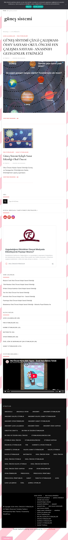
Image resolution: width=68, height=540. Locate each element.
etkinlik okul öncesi (13, 440)
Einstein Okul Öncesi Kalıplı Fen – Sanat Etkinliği (19, 296)
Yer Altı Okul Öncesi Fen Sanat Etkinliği (16, 293)
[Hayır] (66, 5)
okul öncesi (58, 454)
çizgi (57, 478)
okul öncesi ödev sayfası (15, 469)
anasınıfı (35, 412)
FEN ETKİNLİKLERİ (22, 36)
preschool (25, 473)
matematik (27, 454)
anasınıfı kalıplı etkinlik (14, 416)
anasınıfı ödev (33, 426)
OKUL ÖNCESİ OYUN (42, 454)
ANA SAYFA (38, 496)
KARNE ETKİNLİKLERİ (44, 521)
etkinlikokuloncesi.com (41, 435)
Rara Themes (16, 512)
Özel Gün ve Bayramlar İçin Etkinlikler (18, 341)
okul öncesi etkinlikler (34, 459)
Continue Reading (9, 118)
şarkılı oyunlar (34, 483)
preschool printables (13, 478)
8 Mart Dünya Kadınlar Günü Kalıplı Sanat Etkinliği (19, 289)
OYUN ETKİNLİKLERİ (44, 519)
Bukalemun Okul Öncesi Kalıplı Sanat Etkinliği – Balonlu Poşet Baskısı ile (27, 304)
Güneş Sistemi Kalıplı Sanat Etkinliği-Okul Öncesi (17, 157)
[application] (34, 376)
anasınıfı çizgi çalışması (14, 426)
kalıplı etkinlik (54, 449)
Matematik (7, 332)
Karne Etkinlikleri (10, 327)
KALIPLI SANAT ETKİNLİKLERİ (34, 449)
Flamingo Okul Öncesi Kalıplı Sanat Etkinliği (17, 301)
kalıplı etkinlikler (12, 454)
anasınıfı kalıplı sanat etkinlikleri (42, 416)
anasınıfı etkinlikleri (51, 412)
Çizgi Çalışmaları (9, 36)
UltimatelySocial (49, 529)
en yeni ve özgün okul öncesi (16, 435)
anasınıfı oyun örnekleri (14, 421)
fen (26, 445)
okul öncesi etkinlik (13, 459)
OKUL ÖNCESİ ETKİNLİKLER (24, 507)
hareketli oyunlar (12, 449)
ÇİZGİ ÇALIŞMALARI (44, 512)
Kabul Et (28, 6)
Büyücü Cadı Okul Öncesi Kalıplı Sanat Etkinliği (18, 281)
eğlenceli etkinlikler (13, 445)
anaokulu (8, 412)
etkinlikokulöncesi (32, 440)
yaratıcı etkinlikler (43, 478)
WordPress (6, 514)
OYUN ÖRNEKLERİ (9, 337)
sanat (28, 478)
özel (22, 483)
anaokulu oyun (22, 412)
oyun (30, 469)
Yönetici (7, 58)
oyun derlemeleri (43, 469)
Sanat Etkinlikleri (22, 152)
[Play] (5, 391)
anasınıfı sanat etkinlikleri (39, 421)
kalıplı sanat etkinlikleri (44, 510)
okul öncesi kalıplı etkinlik (16, 464)
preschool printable (42, 473)
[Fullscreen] (63, 391)
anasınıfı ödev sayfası (52, 426)
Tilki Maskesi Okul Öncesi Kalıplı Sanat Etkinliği (18, 284)
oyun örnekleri (11, 473)
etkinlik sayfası (50, 440)
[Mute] (60, 391)
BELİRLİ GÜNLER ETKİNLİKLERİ (47, 517)
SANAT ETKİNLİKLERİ (44, 523)
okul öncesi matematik (40, 464)
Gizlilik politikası (38, 6)
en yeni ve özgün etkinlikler (33, 430)
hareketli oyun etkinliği (41, 445)
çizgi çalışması (10, 483)
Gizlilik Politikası (42, 525)
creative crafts (11, 430)
